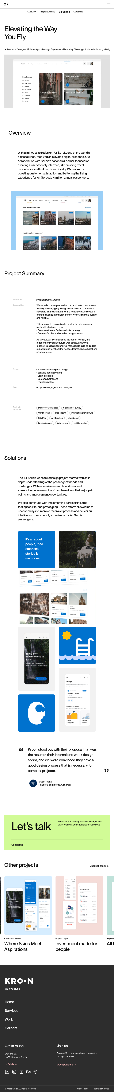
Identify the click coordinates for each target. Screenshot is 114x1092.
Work (9, 1019)
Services (11, 1010)
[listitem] (28, 917)
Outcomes (78, 12)
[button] (108, 4)
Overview (31, 12)
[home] (6, 4)
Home (9, 1002)
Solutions (64, 12)
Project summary (47, 12)
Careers (11, 1028)
